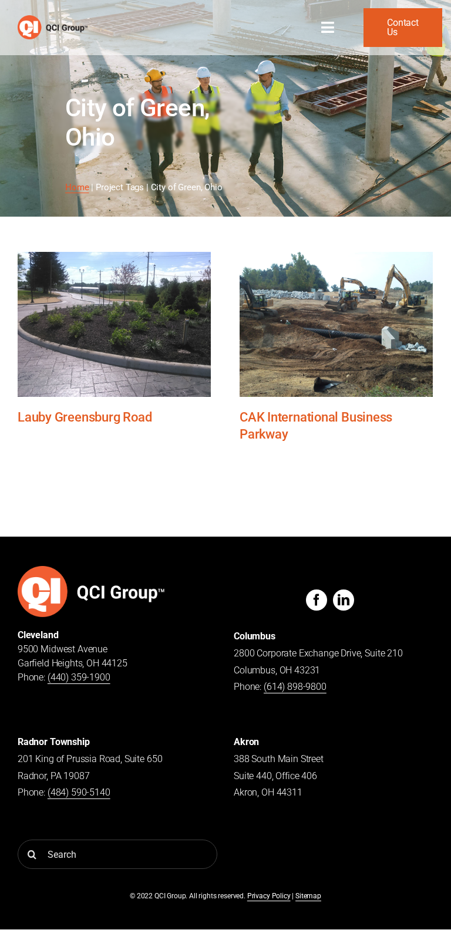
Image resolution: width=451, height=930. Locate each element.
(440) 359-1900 (79, 677)
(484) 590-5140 (79, 792)
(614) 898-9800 (295, 686)
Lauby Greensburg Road (85, 416)
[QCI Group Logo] (91, 570)
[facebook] (316, 600)
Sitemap (308, 896)
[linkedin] (343, 600)
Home (77, 187)
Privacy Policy (269, 896)
